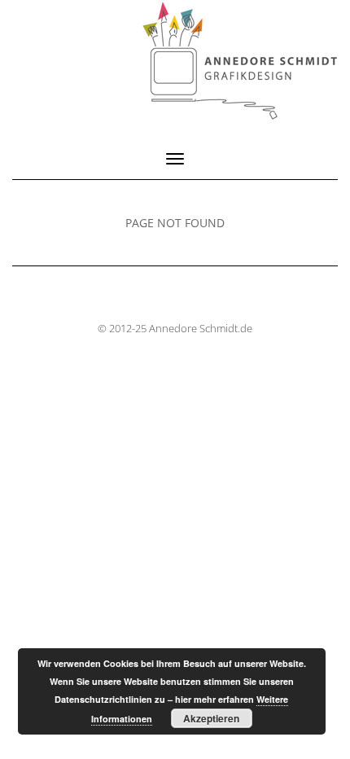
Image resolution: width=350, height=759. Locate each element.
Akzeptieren (211, 718)
